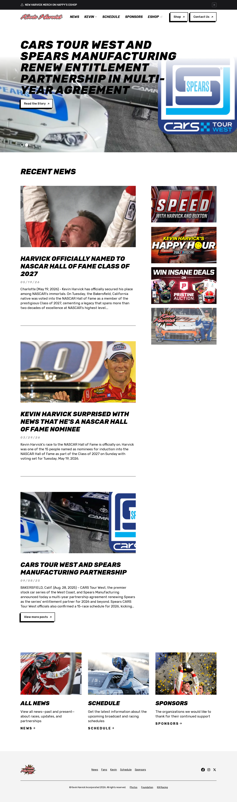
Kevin (89, 17)
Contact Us (201, 17)
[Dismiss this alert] (214, 5)
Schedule (111, 17)
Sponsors (134, 17)
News (74, 17)
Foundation (147, 787)
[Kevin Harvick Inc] (184, 326)
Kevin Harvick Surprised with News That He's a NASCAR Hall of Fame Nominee (74, 421)
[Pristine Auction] (184, 285)
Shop (177, 17)
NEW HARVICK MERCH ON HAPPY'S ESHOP (51, 4)
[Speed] (184, 204)
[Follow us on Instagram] (209, 770)
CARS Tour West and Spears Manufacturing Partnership (73, 568)
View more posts (36, 617)
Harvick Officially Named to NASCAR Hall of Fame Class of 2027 (74, 266)
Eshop (153, 17)
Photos (133, 787)
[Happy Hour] (184, 245)
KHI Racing (162, 787)
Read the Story (35, 81)
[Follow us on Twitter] (215, 770)
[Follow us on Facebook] (203, 770)
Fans (104, 769)
